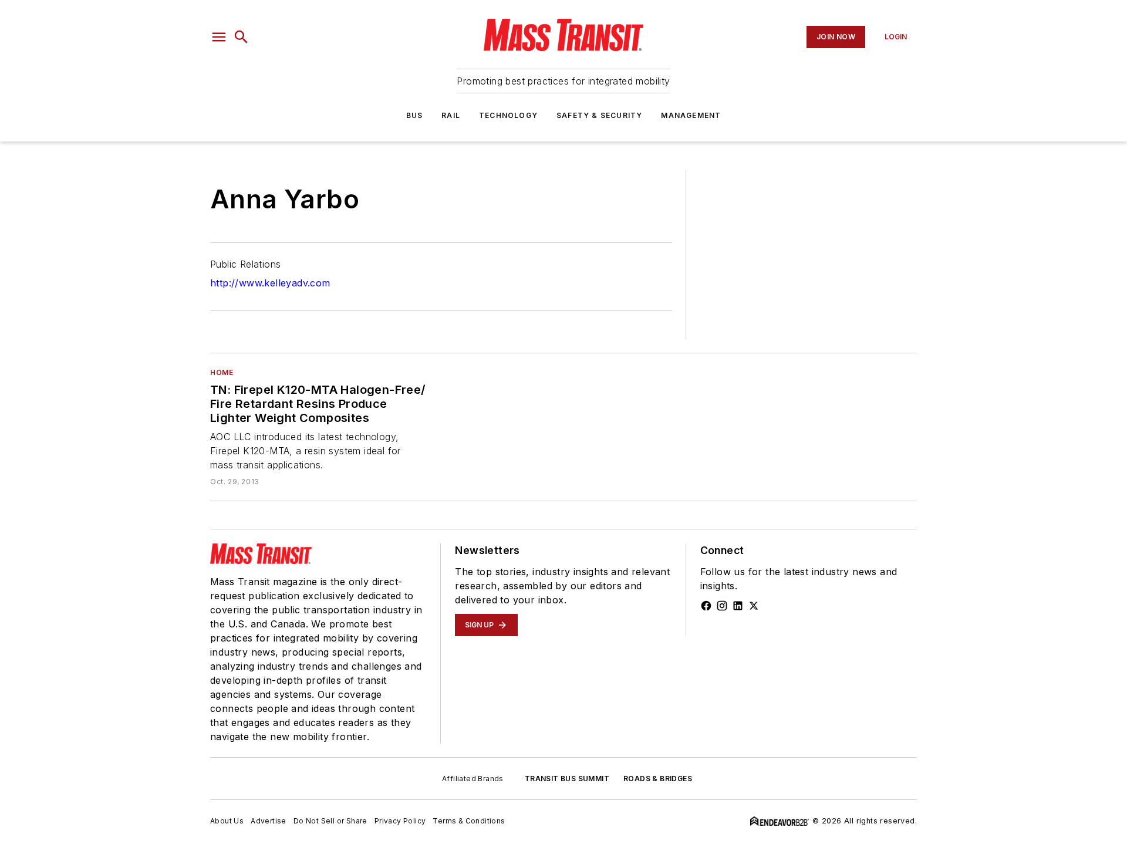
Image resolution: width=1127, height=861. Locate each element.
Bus (414, 115)
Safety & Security (599, 115)
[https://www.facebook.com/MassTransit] (706, 606)
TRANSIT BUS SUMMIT (567, 778)
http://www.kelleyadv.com (270, 283)
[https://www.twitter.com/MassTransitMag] (754, 606)
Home (221, 372)
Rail (450, 115)
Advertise (268, 820)
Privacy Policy (400, 820)
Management (691, 115)
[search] (241, 37)
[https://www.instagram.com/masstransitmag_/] (722, 606)
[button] (219, 37)
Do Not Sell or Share (330, 820)
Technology (508, 115)
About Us (227, 820)
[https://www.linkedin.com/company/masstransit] (738, 606)
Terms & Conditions (469, 820)
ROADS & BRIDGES (657, 778)
